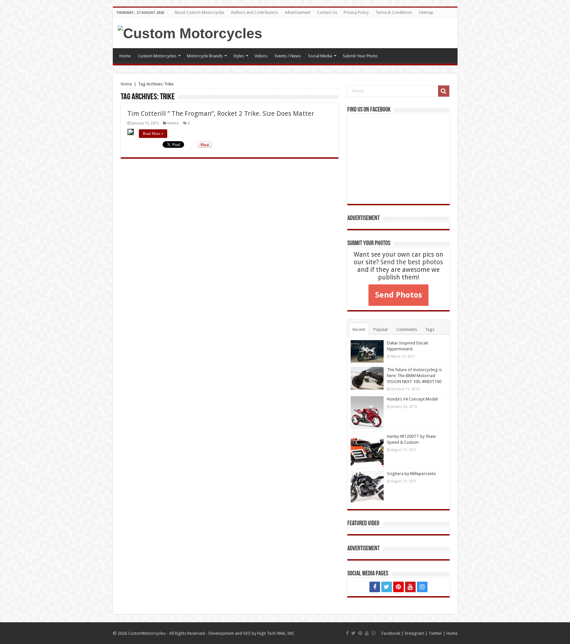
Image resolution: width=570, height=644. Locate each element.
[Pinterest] (398, 587)
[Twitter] (386, 587)
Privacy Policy (356, 12)
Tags (429, 329)
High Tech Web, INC (276, 633)
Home (125, 55)
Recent (359, 329)
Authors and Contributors (254, 12)
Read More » (153, 133)
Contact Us (327, 12)
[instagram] (422, 587)
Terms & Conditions (393, 12)
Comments (406, 329)
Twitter (435, 633)
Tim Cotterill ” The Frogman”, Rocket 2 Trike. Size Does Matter (220, 113)
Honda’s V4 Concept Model (412, 399)
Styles (238, 55)
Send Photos (398, 295)
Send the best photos (411, 262)
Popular (380, 329)
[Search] (443, 91)
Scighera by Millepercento (411, 473)
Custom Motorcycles (157, 55)
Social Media (320, 55)
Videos (261, 55)
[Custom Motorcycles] (190, 32)
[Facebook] (374, 587)
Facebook (391, 633)
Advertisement (297, 12)
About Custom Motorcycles (199, 12)
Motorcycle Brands (205, 55)
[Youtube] (410, 587)
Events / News (288, 55)
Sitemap (426, 12)
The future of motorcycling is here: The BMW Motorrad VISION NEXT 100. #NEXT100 (414, 375)
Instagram (414, 633)
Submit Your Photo (360, 55)
